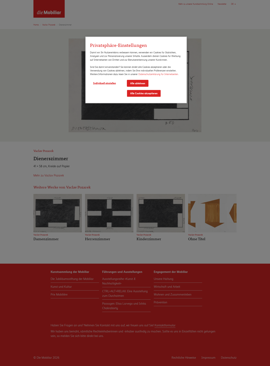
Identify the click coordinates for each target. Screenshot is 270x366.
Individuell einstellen (104, 83)
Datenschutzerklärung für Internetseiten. (158, 74)
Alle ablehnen (137, 83)
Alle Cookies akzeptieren (144, 93)
